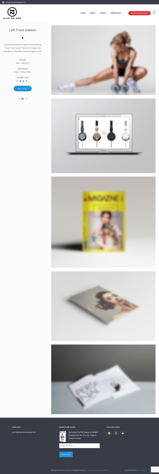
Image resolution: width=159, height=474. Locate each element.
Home (83, 13)
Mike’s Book (116, 13)
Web (29, 72)
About (93, 13)
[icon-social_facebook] (116, 433)
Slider (16, 72)
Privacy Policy (103, 470)
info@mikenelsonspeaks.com (16, 2)
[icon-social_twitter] (122, 433)
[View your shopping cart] (154, 13)
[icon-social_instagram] (110, 433)
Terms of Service (91, 470)
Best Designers (142, 470)
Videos (103, 13)
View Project (22, 88)
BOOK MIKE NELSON (139, 13)
